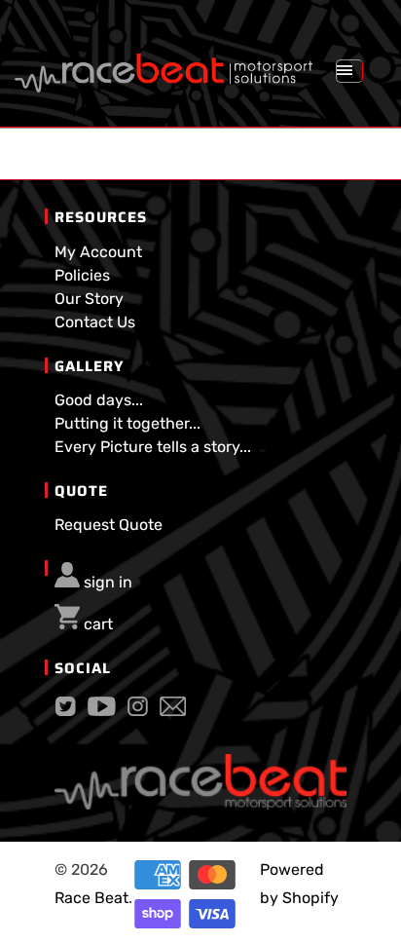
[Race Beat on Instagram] (138, 710)
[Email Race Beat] (173, 710)
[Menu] (349, 71)
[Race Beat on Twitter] (66, 710)
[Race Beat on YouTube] (102, 710)
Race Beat (91, 897)
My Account (98, 252)
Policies (82, 275)
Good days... (99, 400)
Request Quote (109, 524)
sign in (108, 582)
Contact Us (95, 322)
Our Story (89, 298)
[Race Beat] (163, 66)
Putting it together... (127, 423)
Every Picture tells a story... (153, 446)
